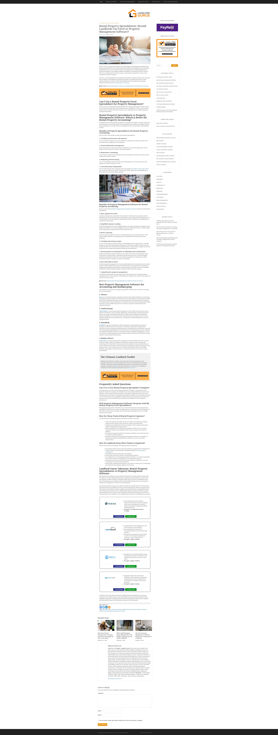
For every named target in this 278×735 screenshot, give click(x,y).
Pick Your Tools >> (131, 367)
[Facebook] (100, 607)
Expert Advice (156, 1)
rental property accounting (122, 82)
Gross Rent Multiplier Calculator (164, 146)
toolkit (116, 366)
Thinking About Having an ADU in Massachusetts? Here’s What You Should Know (166, 222)
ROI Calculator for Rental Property (165, 158)
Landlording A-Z (160, 185)
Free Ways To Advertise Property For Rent (167, 86)
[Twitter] (103, 607)
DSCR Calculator (160, 152)
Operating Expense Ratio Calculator (165, 155)
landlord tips (125, 609)
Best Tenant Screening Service (164, 92)
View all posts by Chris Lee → (115, 678)
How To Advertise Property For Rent (165, 126)
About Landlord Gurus (171, 1)
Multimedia (159, 191)
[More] (109, 607)
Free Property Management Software (165, 104)
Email (100, 715)
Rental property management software (115, 611)
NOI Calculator (160, 140)
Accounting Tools (160, 98)
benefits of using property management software (123, 209)
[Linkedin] (106, 607)
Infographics (159, 179)
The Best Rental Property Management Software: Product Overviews (125, 281)
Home (101, 1)
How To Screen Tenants (162, 95)
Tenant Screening (160, 206)
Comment (101, 693)
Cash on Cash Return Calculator (164, 149)
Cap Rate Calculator (161, 143)
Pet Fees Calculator (161, 164)
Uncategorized (160, 209)
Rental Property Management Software (166, 80)
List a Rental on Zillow (162, 89)
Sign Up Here (131, 516)
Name (100, 711)
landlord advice (107, 609)
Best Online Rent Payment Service (165, 83)
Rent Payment (159, 197)
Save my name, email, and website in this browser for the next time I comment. (121, 720)
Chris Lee (102, 34)
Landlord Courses (111, 1)
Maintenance (159, 188)
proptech (101, 611)
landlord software (117, 609)
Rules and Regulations (162, 200)
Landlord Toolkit (143, 1)
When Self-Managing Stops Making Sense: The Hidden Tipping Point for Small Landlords (167, 239)
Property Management (112, 23)
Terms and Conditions (146, 732)
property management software (138, 609)
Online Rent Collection (162, 123)
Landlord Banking (161, 107)
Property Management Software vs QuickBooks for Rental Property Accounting (127, 86)
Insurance (159, 182)
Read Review (119, 516)
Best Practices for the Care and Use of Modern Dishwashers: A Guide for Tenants (165, 233)
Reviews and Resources (127, 1)
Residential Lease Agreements (164, 101)
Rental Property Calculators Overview (165, 137)
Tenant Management (161, 203)
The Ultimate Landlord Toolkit (164, 77)
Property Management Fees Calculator (166, 161)
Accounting (102, 23)
